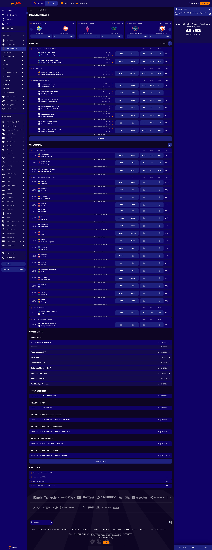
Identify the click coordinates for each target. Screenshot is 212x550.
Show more (99, 461)
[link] (15, 3)
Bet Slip (182, 547)
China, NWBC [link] (37, 68)
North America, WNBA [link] (39, 150)
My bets (203, 547)
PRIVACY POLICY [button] (131, 529)
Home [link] (31, 10)
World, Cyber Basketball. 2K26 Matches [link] (44, 49)
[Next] (169, 29)
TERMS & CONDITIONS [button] (81, 529)
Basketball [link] (40, 10)
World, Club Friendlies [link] (39, 308)
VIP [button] (33, 529)
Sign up (205, 3)
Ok (106, 542)
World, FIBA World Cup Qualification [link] (44, 177)
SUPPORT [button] (66, 529)
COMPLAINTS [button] (43, 529)
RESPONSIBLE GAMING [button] (79, 534)
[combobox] (13, 264)
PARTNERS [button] (127, 534)
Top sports (6, 35)
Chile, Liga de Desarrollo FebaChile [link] (43, 319)
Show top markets (99, 57)
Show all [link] (163, 43)
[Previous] (31, 29)
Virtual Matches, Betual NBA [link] (41, 80)
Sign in (194, 3)
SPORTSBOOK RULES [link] (160, 529)
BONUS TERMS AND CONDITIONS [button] (107, 529)
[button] (38, 3)
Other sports (7, 117)
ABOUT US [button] (144, 529)
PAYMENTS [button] (55, 529)
